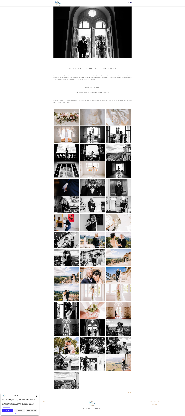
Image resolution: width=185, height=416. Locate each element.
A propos (104, 1)
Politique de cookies (19, 413)
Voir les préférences (31, 410)
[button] (36, 396)
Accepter (8, 410)
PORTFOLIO (91, 1)
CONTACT (109, 1)
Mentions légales (78, 413)
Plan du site (83, 413)
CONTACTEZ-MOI (154, 401)
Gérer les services (6, 407)
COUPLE (45, 401)
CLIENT (114, 1)
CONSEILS (98, 1)
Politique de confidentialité (69, 413)
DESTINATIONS (154, 404)
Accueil (69, 1)
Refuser (20, 410)
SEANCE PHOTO (83, 1)
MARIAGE (75, 1)
